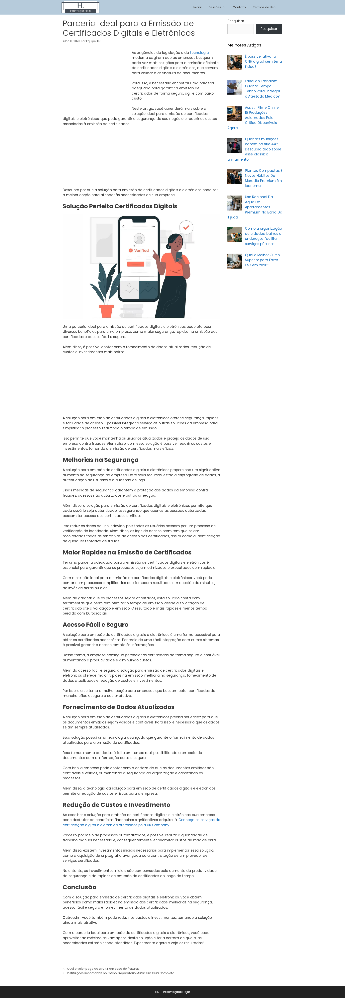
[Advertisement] (96, 80)
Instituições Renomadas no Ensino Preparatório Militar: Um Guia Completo (120, 973)
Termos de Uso (264, 7)
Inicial (197, 7)
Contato (239, 7)
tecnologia (199, 52)
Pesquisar (235, 21)
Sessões (215, 7)
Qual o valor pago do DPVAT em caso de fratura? (103, 969)
